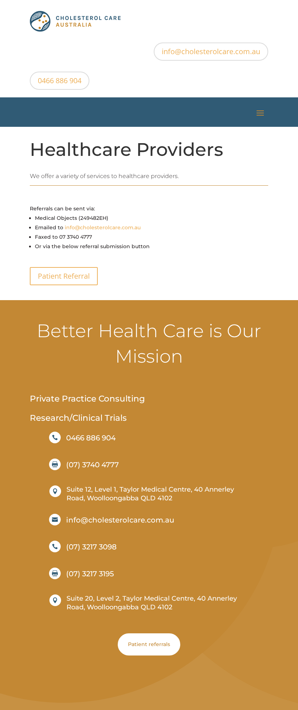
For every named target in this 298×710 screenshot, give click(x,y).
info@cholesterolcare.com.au (211, 51)
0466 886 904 (59, 80)
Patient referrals (149, 644)
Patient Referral (64, 276)
